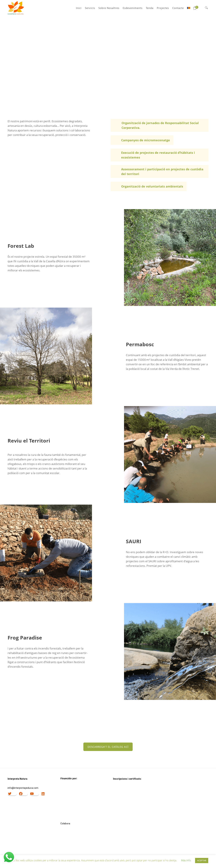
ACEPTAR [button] (201, 860)
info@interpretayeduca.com (23, 788)
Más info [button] (186, 860)
